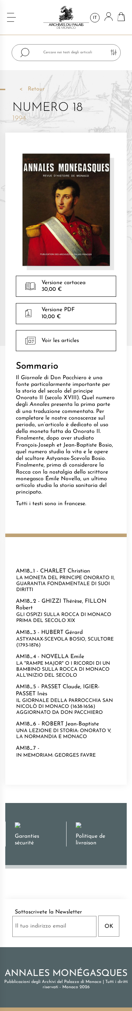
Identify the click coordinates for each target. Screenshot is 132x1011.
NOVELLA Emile (62, 657)
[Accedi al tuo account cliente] (109, 17)
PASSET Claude (60, 687)
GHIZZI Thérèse (62, 601)
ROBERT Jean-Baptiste (70, 724)
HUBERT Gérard (62, 632)
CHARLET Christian (65, 571)
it (95, 18)
